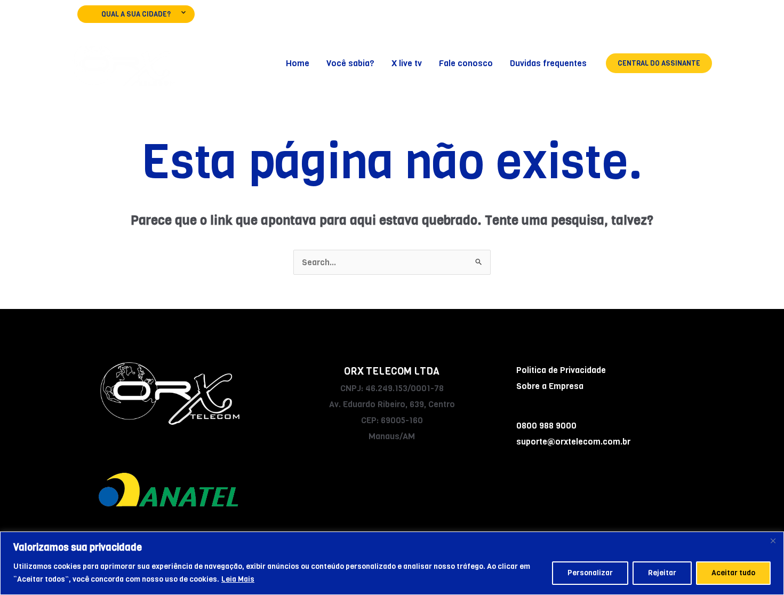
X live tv (406, 63)
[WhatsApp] (705, 19)
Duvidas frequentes (548, 63)
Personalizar (590, 573)
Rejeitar (662, 573)
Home (297, 63)
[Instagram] (675, 19)
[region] (392, 563)
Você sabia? (350, 63)
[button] (659, 63)
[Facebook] (644, 19)
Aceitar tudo (733, 573)
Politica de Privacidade (561, 370)
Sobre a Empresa (549, 386)
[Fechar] (772, 540)
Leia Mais (237, 579)
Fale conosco (466, 63)
